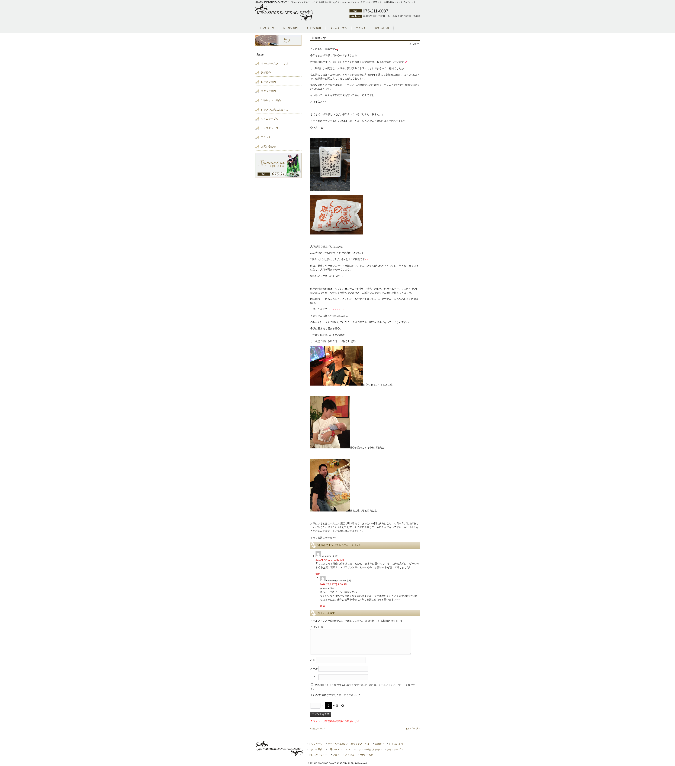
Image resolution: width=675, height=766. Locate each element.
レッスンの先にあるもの (274, 109)
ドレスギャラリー (271, 128)
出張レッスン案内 (271, 100)
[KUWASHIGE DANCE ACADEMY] (284, 20)
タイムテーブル (269, 118)
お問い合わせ (268, 146)
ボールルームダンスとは (274, 63)
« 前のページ (317, 728)
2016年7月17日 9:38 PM (333, 584)
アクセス (266, 137)
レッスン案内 (268, 81)
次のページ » (413, 728)
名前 (312, 660)
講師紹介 (266, 72)
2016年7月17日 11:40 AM (330, 559)
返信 (318, 573)
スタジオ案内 (268, 91)
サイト (314, 677)
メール (314, 668)
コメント (316, 627)
